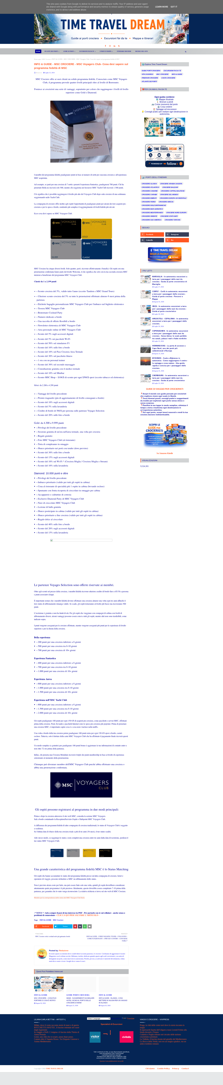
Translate (130, 1018)
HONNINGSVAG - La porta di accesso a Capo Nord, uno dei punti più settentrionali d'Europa (169, 348)
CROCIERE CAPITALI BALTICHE (173, 191)
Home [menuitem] (38, 51)
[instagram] (110, 46)
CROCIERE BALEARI (170, 187)
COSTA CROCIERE (168, 78)
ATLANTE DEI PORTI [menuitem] (51, 51)
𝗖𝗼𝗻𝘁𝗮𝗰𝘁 (185, 1069)
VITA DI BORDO (147, 74)
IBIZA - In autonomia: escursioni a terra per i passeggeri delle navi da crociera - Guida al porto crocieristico (169, 308)
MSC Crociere (46, 59)
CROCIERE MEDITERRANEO (152, 213)
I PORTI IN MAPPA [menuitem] (105, 51)
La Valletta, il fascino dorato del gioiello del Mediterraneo (163, 1039)
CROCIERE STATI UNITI (169, 216)
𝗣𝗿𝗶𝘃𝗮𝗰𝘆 (175, 1069)
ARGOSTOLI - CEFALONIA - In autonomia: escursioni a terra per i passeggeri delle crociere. (170, 321)
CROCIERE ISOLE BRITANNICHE (154, 205)
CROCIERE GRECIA (166, 202)
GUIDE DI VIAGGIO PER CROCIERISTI (164, 389)
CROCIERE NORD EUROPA (176, 213)
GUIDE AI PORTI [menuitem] (68, 51)
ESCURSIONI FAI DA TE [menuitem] (86, 51)
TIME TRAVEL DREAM (54, 1069)
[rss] (119, 46)
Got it (174, 7)
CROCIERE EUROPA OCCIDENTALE (173, 198)
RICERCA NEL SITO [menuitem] (141, 51)
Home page (37, 59)
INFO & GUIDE (45, 920)
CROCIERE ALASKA (149, 184)
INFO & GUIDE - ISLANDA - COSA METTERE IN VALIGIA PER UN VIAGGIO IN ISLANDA (113, 1000)
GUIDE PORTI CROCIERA (151, 71)
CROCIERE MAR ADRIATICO (152, 209)
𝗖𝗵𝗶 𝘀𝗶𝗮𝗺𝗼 (150, 1069)
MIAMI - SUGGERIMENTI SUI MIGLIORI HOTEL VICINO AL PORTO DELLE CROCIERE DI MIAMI (80, 1000)
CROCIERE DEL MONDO (169, 195)
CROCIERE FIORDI (149, 202)
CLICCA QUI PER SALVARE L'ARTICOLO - (77, 915)
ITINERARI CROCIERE (150, 78)
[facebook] (105, 46)
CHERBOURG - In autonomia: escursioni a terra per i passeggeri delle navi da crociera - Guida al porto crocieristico (170, 377)
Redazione (39, 72)
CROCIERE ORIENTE (149, 216)
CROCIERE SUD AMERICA (151, 220)
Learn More (161, 7)
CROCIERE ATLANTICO (150, 187)
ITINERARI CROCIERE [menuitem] (124, 51)
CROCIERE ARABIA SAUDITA (171, 184)
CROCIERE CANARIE (150, 191)
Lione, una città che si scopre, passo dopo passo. (53, 1037)
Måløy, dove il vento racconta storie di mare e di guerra (56, 1025)
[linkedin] (114, 46)
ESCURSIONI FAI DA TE (172, 71)
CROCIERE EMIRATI (149, 198)
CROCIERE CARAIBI (149, 195)
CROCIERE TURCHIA (172, 220)
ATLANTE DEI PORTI (149, 81)
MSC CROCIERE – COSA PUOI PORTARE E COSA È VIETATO (45, 999)
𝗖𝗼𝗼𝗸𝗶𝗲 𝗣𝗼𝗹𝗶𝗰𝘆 (163, 1069)
